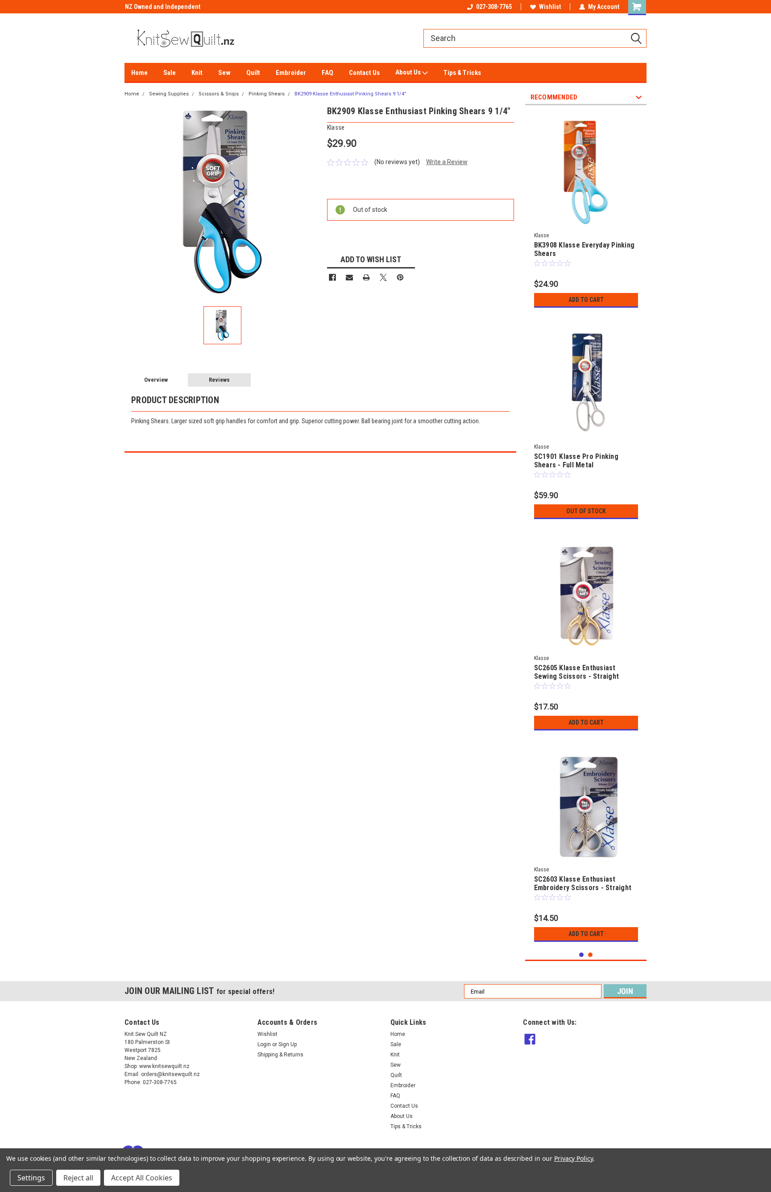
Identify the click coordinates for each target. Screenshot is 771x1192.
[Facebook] (332, 277)
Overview (156, 379)
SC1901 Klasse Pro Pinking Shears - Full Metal (576, 460)
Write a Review (447, 161)
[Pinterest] (400, 277)
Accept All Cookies (141, 1178)
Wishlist (550, 6)
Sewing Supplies (169, 94)
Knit (197, 73)
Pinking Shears (267, 94)
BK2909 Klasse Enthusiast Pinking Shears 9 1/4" (350, 94)
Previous (630, 98)
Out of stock (586, 511)
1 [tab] (581, 955)
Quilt (253, 73)
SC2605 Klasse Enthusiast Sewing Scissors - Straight (576, 672)
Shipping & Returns (280, 1055)
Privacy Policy (573, 1158)
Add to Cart (586, 299)
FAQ (327, 73)
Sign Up (287, 1044)
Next (638, 98)
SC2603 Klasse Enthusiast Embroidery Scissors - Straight (583, 883)
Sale (169, 73)
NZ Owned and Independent (162, 6)
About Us (408, 72)
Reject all (78, 1178)
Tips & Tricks (462, 73)
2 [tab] (590, 955)
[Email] (349, 277)
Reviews (219, 379)
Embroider (291, 73)
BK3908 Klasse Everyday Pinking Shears (584, 249)
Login (264, 1044)
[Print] (366, 277)
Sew (224, 73)
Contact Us (364, 73)
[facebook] (529, 1039)
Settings (31, 1178)
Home (139, 73)
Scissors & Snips (219, 94)
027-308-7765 (494, 6)
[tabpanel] (586, 212)
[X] (383, 277)
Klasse (541, 235)
